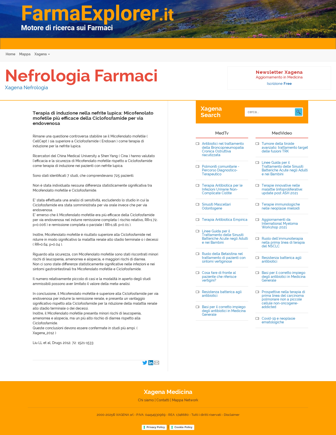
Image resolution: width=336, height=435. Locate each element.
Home (10, 54)
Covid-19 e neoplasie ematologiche (278, 320)
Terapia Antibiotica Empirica (224, 220)
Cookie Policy (183, 427)
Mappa (25, 54)
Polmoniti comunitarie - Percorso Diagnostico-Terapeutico (220, 170)
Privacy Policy (156, 427)
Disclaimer (232, 415)
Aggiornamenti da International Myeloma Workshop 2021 (280, 223)
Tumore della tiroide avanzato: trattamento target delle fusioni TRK (285, 147)
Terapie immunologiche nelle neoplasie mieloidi (281, 206)
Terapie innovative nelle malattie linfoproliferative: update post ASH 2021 (282, 189)
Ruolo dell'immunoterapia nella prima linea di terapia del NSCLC (283, 242)
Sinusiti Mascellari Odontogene (216, 206)
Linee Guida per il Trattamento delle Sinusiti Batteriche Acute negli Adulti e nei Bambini (225, 236)
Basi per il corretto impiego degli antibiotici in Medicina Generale (224, 310)
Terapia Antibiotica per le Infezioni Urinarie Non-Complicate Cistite (222, 189)
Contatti (162, 400)
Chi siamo (146, 400)
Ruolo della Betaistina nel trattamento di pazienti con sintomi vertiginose (223, 257)
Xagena (40, 54)
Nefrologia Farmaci (81, 75)
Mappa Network (185, 400)
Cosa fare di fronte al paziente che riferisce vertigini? (219, 276)
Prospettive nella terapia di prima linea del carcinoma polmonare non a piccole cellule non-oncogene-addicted (283, 299)
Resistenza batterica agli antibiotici (222, 294)
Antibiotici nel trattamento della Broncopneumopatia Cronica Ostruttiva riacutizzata (223, 149)
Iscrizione (279, 83)
